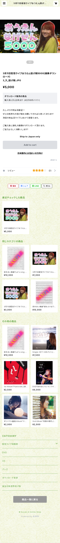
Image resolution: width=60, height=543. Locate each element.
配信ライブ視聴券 (10, 444)
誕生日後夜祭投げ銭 (11, 486)
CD (3, 461)
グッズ (5, 469)
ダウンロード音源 (10, 478)
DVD (4, 452)
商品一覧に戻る (30, 499)
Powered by (27, 516)
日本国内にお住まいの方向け (30, 153)
